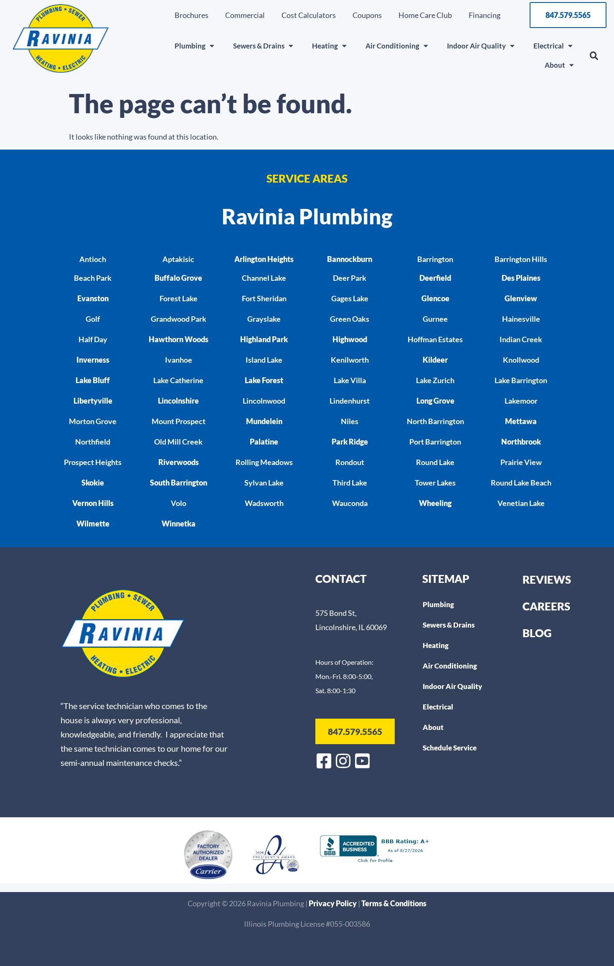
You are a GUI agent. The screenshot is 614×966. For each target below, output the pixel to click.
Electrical (548, 45)
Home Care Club (425, 15)
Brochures (191, 15)
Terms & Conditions (393, 903)
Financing (484, 15)
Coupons (367, 15)
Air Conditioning (392, 45)
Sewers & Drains (258, 45)
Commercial (245, 15)
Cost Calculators (309, 15)
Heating (325, 45)
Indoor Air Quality (476, 45)
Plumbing (190, 45)
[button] (594, 56)
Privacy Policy (333, 903)
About (555, 65)
